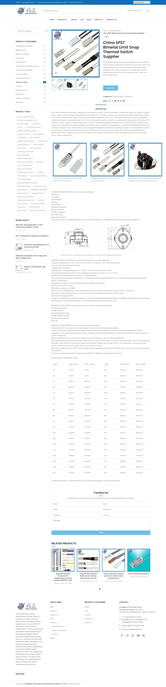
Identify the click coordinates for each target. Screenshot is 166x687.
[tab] (101, 108)
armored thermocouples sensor (27, 120)
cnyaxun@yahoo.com (27, 2)
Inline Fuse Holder (35, 148)
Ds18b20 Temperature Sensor (26, 141)
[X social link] (112, 100)
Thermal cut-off (22, 203)
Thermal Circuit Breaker (24, 70)
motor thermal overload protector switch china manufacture (113, 576)
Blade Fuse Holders (22, 54)
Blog (51, 607)
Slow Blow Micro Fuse (23, 186)
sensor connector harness (38, 176)
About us (53, 611)
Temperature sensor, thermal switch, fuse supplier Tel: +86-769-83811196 (60, 2)
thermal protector (34, 207)
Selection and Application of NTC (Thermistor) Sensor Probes (29, 226)
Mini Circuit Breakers (23, 155)
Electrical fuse (21, 62)
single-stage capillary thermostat (27, 183)
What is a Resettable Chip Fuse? (35, 268)
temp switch (40, 200)
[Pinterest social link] (118, 100)
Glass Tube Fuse (22, 148)
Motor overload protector (25, 158)
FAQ (51, 618)
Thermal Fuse (21, 207)
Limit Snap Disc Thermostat (25, 151)
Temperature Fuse (22, 193)
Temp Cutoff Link (22, 189)
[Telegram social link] (123, 100)
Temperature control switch (39, 189)
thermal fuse (20, 94)
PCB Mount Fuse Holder (24, 46)
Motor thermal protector (139, 574)
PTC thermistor (22, 176)
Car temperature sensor (33, 127)
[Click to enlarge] (56, 73)
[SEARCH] (147, 10)
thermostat (20, 58)
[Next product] (109, 37)
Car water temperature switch (26, 131)
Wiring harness (21, 50)
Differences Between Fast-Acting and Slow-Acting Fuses (31, 257)
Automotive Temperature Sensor (27, 66)
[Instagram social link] (133, 635)
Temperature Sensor (23, 78)
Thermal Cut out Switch (37, 203)
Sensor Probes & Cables (24, 179)
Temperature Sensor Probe (25, 200)
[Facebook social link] (109, 100)
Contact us (54, 615)
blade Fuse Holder (22, 124)
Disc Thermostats (35, 137)
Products (53, 622)
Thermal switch (21, 82)
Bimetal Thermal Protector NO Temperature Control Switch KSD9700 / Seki (63, 577)
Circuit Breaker (21, 137)
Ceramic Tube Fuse (38, 134)
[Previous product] (104, 37)
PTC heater (40, 172)
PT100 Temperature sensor (25, 172)
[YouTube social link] (138, 635)
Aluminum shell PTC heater (25, 117)
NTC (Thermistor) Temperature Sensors (32, 236)
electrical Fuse (43, 141)
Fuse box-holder (21, 74)
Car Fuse (19, 86)
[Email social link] (115, 100)
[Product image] (63, 560)
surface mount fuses (23, 98)
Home (105, 31)
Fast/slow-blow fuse (23, 144)
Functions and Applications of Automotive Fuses (36, 246)
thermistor (19, 102)
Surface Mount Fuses (40, 186)
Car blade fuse (36, 124)
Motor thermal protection (25, 162)
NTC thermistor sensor (24, 165)
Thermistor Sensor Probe (37, 210)
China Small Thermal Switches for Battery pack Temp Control (88, 576)
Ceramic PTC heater (23, 134)
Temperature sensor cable (25, 196)
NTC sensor (39, 162)
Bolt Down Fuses (22, 90)
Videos (52, 638)
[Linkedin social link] (121, 100)
